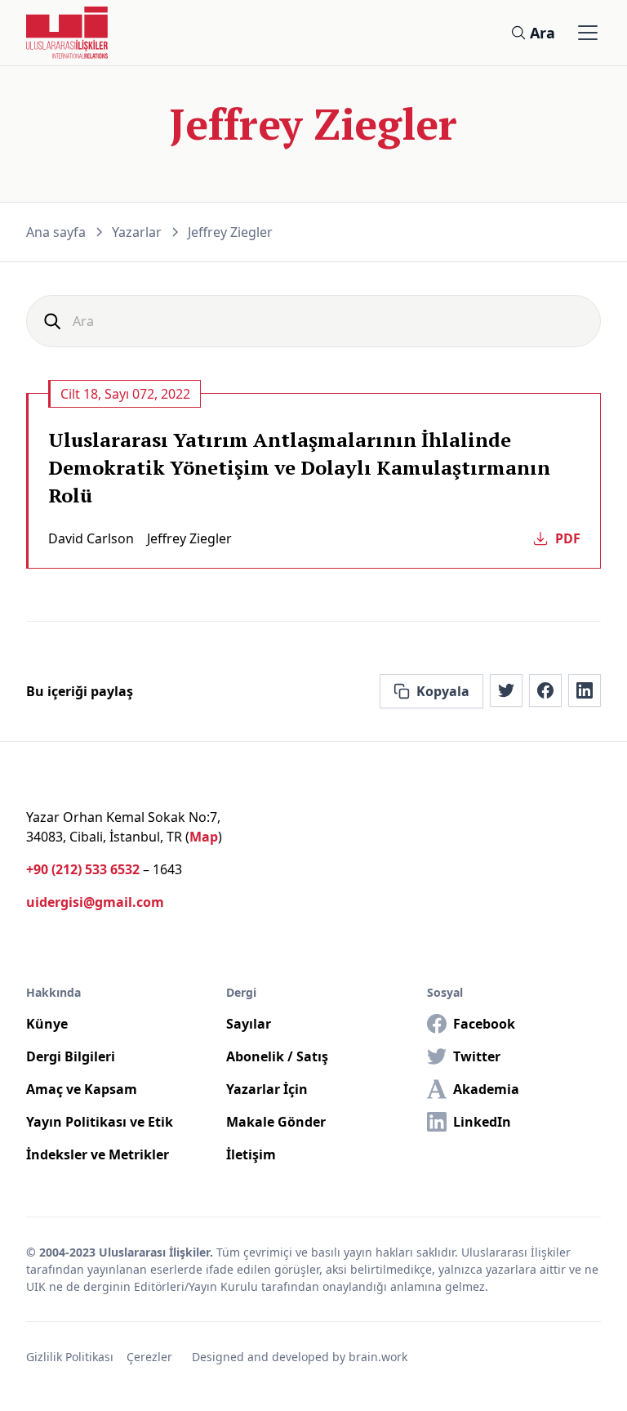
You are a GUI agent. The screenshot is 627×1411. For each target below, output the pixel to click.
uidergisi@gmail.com (95, 902)
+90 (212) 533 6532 (83, 869)
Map (203, 837)
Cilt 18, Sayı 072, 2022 (125, 394)
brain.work (378, 1356)
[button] (584, 32)
